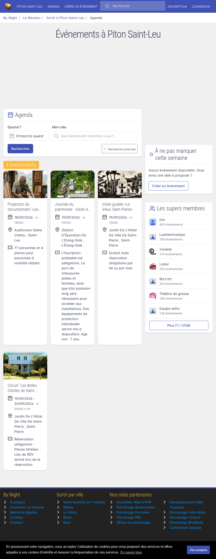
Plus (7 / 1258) (178, 325)
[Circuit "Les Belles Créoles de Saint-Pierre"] (25, 365)
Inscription (177, 6)
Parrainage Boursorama (135, 507)
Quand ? (14, 127)
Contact (16, 522)
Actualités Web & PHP (133, 502)
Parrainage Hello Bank (188, 512)
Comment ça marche (27, 507)
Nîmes (68, 507)
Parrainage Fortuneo (133, 512)
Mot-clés (59, 127)
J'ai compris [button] (198, 550)
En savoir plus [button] (131, 552)
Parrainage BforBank (186, 522)
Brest (67, 517)
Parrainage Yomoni (185, 517)
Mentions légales (23, 512)
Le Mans (70, 512)
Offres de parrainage (133, 522)
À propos (17, 502)
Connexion (201, 6)
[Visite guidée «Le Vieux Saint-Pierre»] (120, 184)
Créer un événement (81, 6)
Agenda (53, 6)
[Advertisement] (108, 77)
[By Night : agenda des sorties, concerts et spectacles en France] (8, 6)
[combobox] (132, 6)
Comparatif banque (185, 527)
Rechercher (20, 149)
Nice (66, 522)
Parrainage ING (128, 517)
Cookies (16, 517)
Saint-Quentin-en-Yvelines (84, 502)
